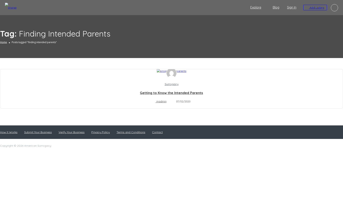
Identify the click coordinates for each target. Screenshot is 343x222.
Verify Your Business (72, 132)
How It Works (8, 132)
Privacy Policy (100, 132)
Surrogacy (171, 84)
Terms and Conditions (131, 132)
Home (3, 42)
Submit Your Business (38, 132)
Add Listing (316, 7)
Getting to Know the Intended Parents (171, 93)
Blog (276, 7)
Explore (255, 7)
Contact (157, 132)
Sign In (291, 7)
